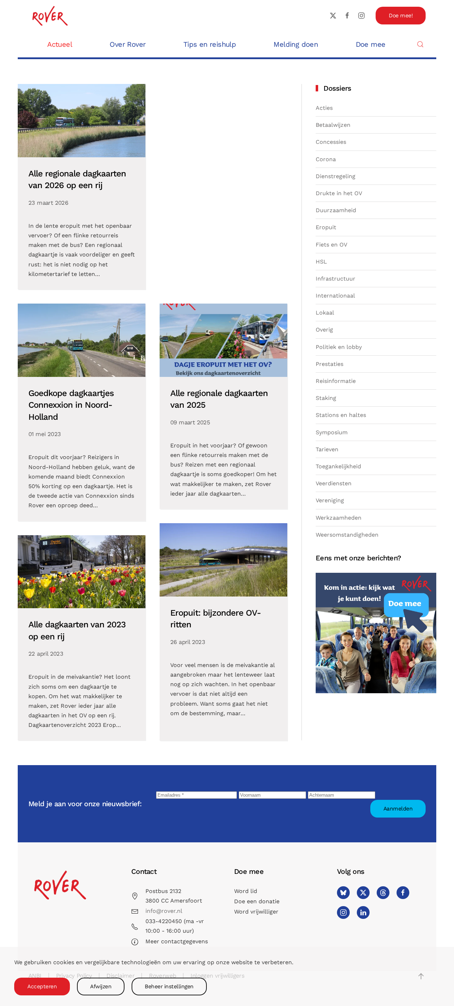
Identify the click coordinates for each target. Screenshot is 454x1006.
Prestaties (329, 364)
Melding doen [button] (295, 44)
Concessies (331, 142)
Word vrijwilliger (256, 911)
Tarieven (327, 449)
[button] (420, 44)
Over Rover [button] (127, 44)
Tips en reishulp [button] (209, 44)
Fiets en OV (331, 244)
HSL (321, 261)
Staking (326, 398)
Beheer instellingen (169, 986)
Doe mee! (401, 15)
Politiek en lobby (339, 347)
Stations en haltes (341, 415)
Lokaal (325, 312)
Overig (324, 329)
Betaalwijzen (333, 124)
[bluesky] (343, 892)
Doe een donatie (256, 901)
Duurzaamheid (336, 210)
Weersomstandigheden (347, 534)
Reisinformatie (336, 381)
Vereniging (330, 500)
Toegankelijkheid (338, 466)
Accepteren (42, 986)
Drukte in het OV (339, 193)
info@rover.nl (163, 911)
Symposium (332, 432)
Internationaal (335, 295)
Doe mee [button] (371, 44)
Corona (326, 159)
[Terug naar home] (49, 15)
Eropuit (326, 227)
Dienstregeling (335, 176)
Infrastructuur (335, 278)
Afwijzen (100, 986)
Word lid (245, 891)
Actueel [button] (59, 44)
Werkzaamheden (338, 517)
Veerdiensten (333, 483)
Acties (324, 107)
